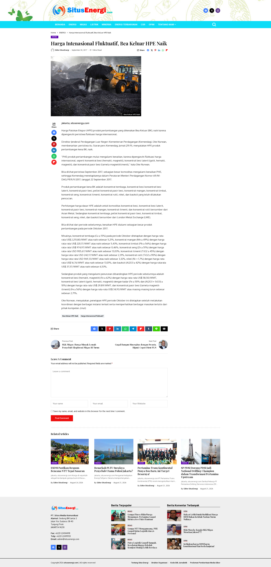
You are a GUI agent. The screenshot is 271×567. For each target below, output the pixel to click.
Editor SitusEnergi (62, 50)
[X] (211, 10)
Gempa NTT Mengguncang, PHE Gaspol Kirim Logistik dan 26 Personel (143, 531)
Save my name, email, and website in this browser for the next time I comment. (89, 411)
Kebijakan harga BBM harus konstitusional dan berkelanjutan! (198, 545)
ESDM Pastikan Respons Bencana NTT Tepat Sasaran (68, 469)
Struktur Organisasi (159, 563)
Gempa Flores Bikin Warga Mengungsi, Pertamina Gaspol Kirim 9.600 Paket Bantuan (142, 517)
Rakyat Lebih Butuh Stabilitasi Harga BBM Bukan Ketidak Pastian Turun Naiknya (200, 517)
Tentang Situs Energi (139, 563)
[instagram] (218, 10)
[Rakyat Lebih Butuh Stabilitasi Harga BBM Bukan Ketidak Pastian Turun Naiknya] (174, 515)
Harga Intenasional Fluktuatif (92, 316)
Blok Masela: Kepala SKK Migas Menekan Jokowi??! (198, 531)
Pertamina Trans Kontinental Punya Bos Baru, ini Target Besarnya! (155, 471)
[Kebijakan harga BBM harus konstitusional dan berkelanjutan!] (174, 543)
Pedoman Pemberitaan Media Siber (205, 563)
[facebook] (205, 10)
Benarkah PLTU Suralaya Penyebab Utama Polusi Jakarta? (113, 469)
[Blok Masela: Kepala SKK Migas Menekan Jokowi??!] (174, 529)
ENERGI (62, 32)
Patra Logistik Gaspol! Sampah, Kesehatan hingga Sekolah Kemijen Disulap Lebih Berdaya (142, 545)
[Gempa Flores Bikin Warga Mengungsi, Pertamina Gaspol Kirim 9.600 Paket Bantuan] (118, 515)
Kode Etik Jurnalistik (178, 563)
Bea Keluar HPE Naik (70, 316)
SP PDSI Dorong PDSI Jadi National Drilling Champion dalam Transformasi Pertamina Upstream (199, 472)
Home (53, 32)
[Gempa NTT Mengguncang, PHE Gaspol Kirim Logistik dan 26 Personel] (118, 529)
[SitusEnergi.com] (82, 10)
